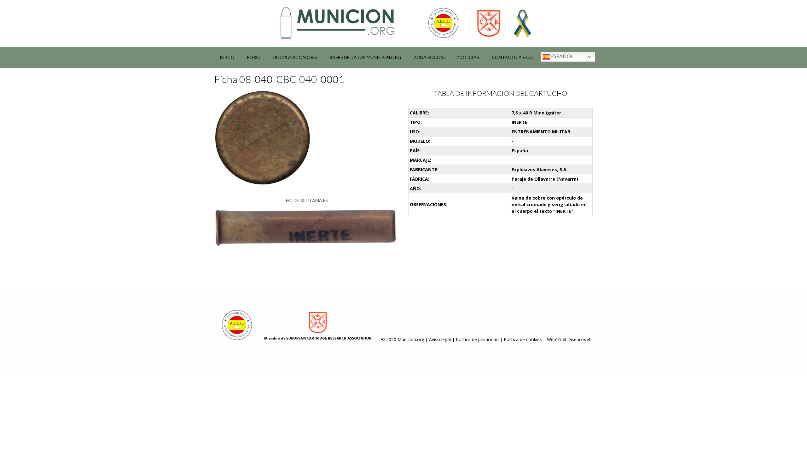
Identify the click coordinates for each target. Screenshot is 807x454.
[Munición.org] (403, 23)
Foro (253, 57)
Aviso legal (440, 339)
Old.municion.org (294, 57)
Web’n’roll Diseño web (569, 339)
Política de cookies (523, 339)
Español (561, 56)
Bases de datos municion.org (365, 57)
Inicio (227, 57)
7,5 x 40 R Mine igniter (536, 113)
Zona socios (429, 57)
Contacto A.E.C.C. (513, 57)
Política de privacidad (477, 339)
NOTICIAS (468, 57)
